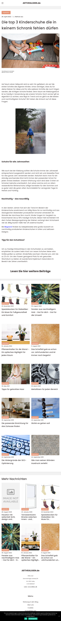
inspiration (6, 12)
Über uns (30, 605)
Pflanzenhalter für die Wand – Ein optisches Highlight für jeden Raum (15, 352)
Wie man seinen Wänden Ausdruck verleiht (43, 461)
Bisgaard (8, 227)
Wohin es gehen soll (40, 423)
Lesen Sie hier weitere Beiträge (30, 271)
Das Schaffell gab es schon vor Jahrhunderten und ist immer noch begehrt (43, 352)
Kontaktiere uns (30, 611)
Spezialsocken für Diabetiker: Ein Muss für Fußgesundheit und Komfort (15, 312)
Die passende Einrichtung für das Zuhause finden (15, 424)
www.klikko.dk (32, 587)
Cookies (30, 608)
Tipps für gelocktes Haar (13, 389)
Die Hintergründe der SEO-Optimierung (14, 461)
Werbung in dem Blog (30, 602)
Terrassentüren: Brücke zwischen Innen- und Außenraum (29, 517)
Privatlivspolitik (33, 618)
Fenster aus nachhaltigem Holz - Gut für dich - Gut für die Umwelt (43, 312)
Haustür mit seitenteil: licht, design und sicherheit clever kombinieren (9, 517)
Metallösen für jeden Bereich (44, 389)
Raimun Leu (19, 16)
